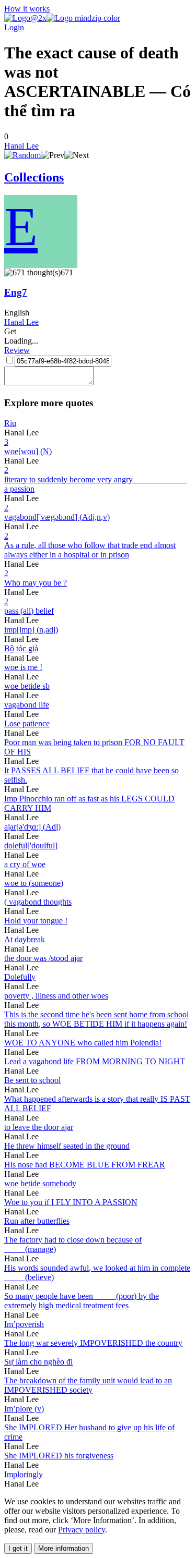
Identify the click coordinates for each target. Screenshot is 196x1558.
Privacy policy (81, 1529)
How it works (27, 8)
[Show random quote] (22, 155)
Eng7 (15, 292)
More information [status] (63, 1548)
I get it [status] (18, 1548)
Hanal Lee (21, 145)
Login (14, 27)
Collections (34, 177)
